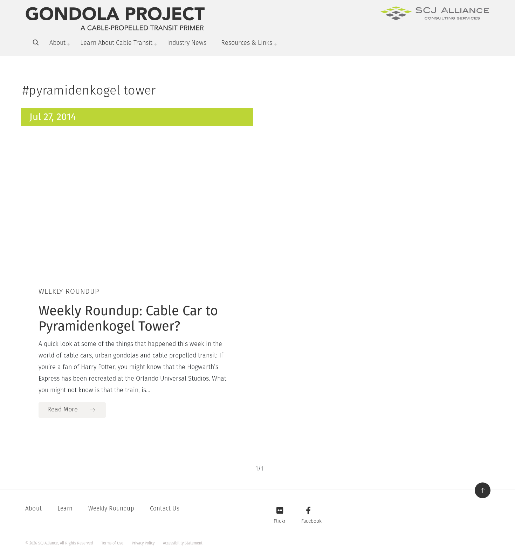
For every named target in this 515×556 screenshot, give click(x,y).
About (57, 43)
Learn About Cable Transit (116, 43)
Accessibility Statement (182, 543)
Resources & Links (246, 43)
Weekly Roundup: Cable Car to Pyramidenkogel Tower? (128, 318)
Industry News (186, 43)
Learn (65, 509)
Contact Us (164, 509)
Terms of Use (112, 543)
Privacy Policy (143, 543)
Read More (62, 410)
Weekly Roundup (111, 509)
